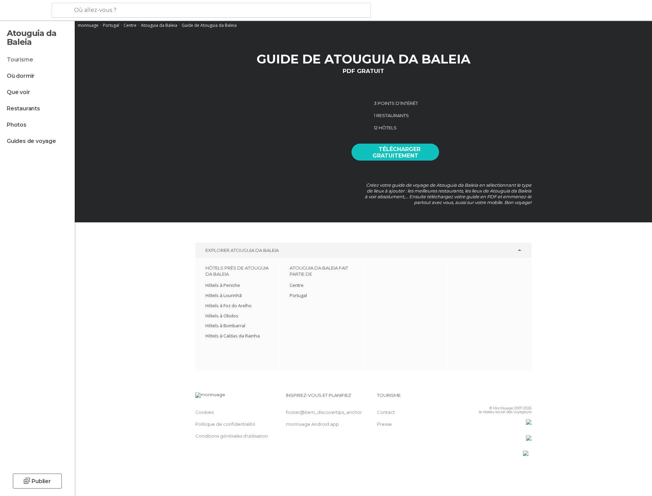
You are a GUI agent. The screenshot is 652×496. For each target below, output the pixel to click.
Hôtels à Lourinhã (223, 295)
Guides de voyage (31, 141)
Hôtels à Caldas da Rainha (232, 336)
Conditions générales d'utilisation (231, 436)
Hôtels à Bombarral (225, 326)
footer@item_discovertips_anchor (324, 412)
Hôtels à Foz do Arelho (228, 305)
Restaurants (23, 108)
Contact (386, 412)
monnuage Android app (312, 424)
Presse (384, 424)
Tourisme (20, 59)
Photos (16, 125)
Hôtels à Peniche (222, 285)
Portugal (111, 25)
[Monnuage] (25, 10)
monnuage (88, 25)
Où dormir (21, 76)
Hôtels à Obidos (221, 316)
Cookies (204, 412)
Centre (130, 25)
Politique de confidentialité (225, 424)
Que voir (18, 92)
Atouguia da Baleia (159, 25)
